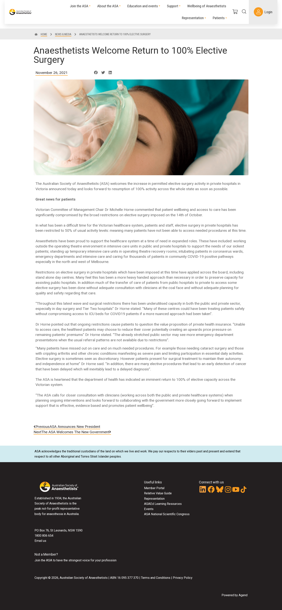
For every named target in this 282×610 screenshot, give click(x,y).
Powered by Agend (234, 595)
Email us (40, 541)
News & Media (63, 34)
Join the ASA (43, 560)
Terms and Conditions (155, 578)
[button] (96, 72)
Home (44, 34)
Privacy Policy (182, 578)
